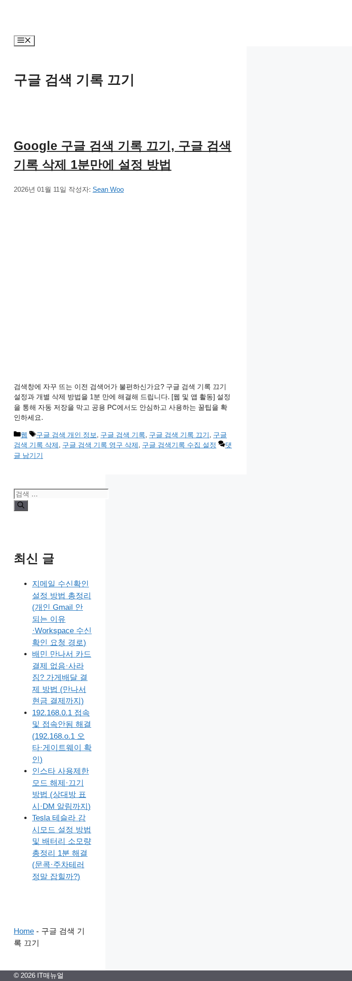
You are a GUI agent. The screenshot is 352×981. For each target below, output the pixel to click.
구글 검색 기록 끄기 (179, 435)
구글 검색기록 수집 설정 (179, 445)
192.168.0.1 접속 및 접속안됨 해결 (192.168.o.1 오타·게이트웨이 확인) (62, 736)
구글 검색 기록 (122, 435)
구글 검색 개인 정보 (66, 435)
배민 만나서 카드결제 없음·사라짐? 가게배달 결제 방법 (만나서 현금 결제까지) (61, 677)
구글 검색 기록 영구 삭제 (100, 445)
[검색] (21, 505)
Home (24, 931)
